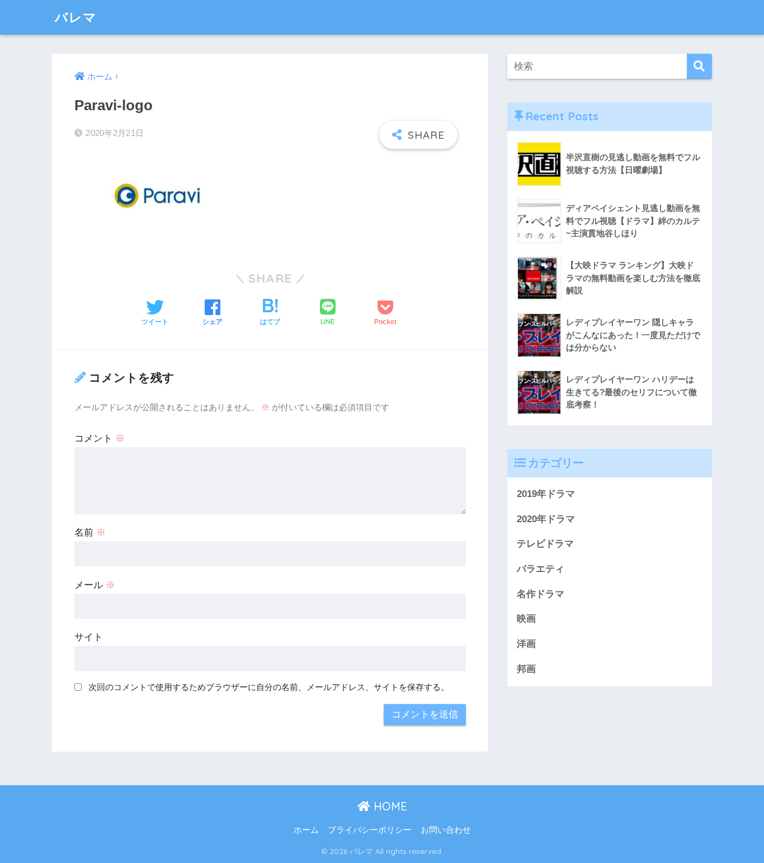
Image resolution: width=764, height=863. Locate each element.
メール (94, 585)
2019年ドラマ (546, 494)
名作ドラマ (540, 594)
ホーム (306, 830)
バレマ (76, 17)
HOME (388, 806)
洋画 (526, 644)
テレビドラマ (545, 543)
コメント (99, 438)
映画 (526, 618)
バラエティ (540, 569)
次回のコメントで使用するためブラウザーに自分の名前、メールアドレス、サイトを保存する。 (268, 687)
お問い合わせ (446, 830)
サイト (88, 637)
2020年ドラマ (546, 519)
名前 (90, 532)
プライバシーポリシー (370, 830)
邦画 (526, 669)
